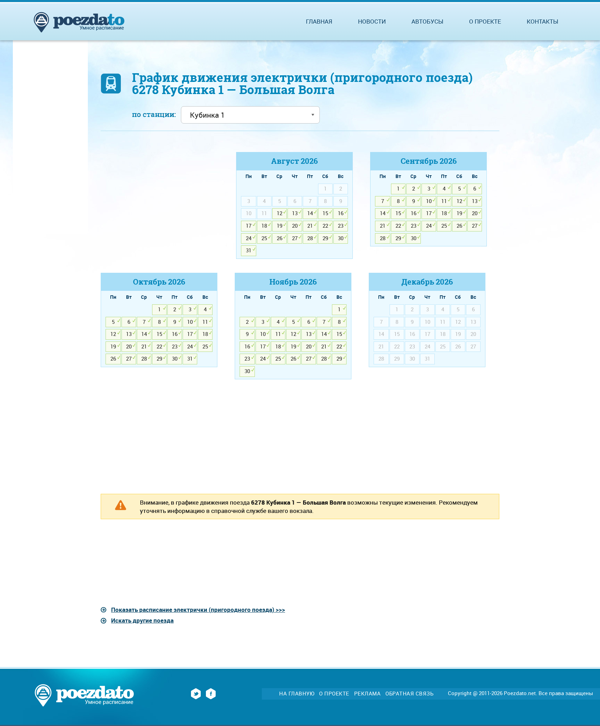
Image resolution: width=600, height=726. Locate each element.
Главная (319, 21)
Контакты (542, 21)
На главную (296, 693)
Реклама (367, 693)
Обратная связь (409, 693)
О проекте (485, 21)
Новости (372, 21)
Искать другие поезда (142, 620)
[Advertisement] (159, 200)
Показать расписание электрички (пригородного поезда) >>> (198, 610)
